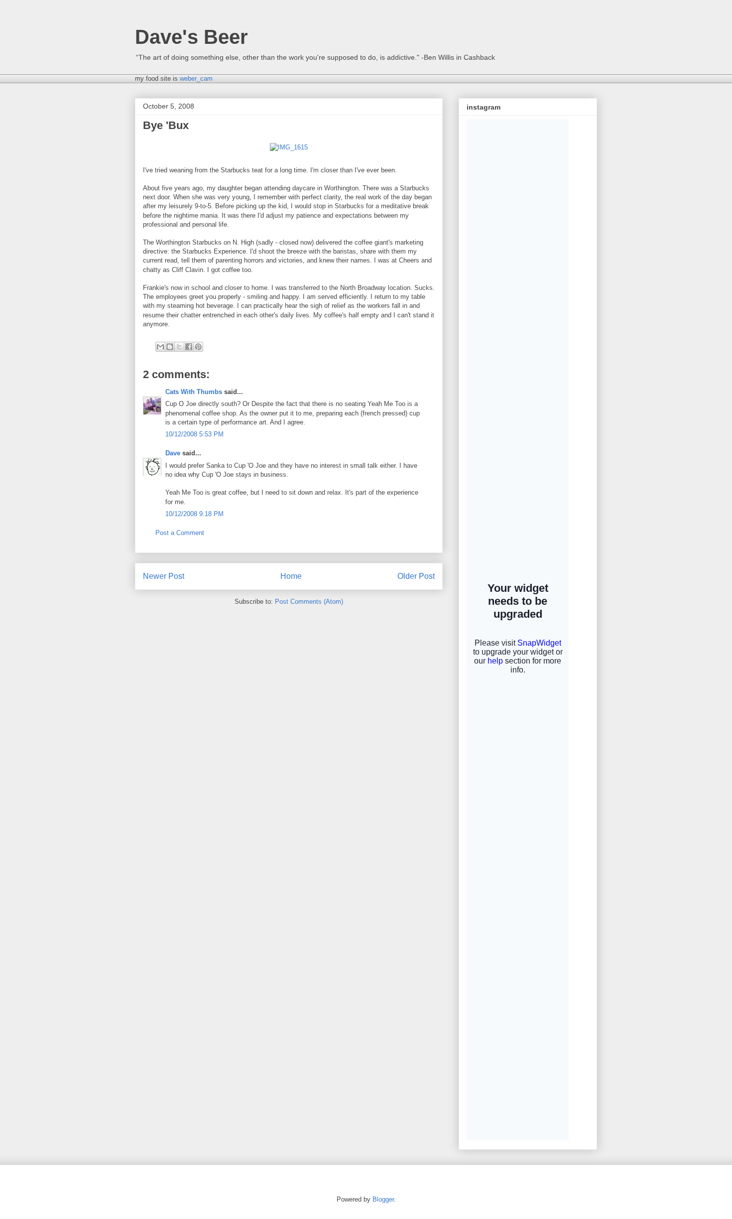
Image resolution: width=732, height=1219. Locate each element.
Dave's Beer (191, 37)
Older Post (416, 576)
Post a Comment (179, 533)
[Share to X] (179, 347)
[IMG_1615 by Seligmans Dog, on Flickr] (288, 147)
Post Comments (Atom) (309, 601)
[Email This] (160, 347)
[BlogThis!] (170, 347)
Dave (172, 453)
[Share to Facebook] (189, 347)
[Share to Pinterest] (198, 347)
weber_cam (196, 78)
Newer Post (163, 576)
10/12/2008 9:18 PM (194, 514)
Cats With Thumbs (193, 392)
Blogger (383, 1199)
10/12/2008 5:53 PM (194, 434)
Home (291, 576)
